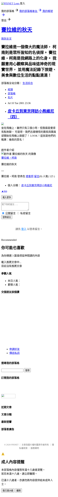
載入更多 (7, 197)
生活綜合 (28, 83)
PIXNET (15, 444)
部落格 (11, 93)
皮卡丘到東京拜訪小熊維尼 (36, 185)
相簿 (10, 89)
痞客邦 (30, 176)
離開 (18, 490)
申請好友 (14, 349)
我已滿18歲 (8, 490)
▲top (4, 191)
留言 (36, 176)
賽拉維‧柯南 (9, 157)
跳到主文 (6, 38)
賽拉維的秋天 (16, 30)
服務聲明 (35, 448)
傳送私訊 (14, 353)
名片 (10, 97)
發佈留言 (7, 217)
